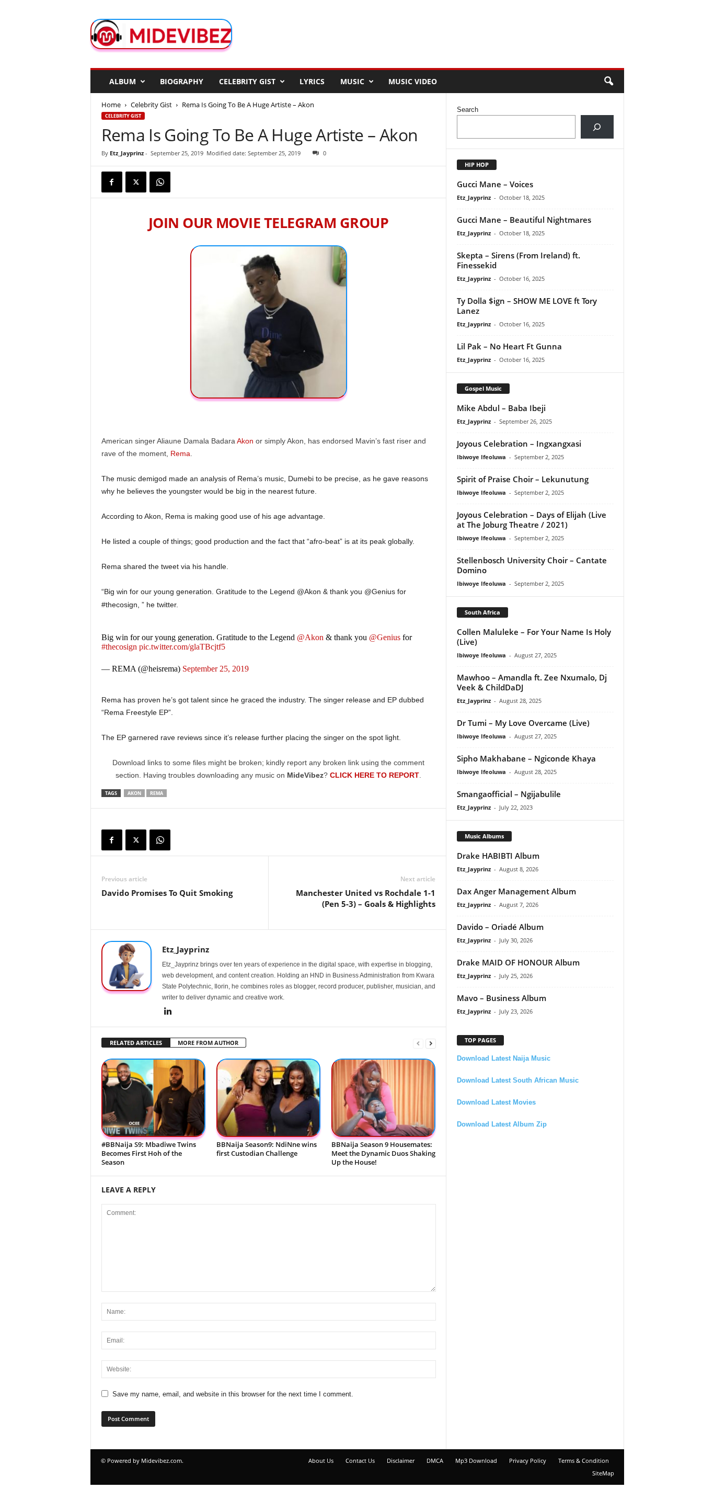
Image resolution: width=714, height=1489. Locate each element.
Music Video (412, 81)
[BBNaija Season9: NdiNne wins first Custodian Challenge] (268, 1098)
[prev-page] (418, 1043)
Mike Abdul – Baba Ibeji (501, 408)
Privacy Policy (527, 1460)
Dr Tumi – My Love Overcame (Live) (523, 723)
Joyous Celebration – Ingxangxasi (519, 443)
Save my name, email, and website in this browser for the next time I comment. (232, 1394)
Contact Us (360, 1460)
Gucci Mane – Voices (495, 184)
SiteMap (603, 1473)
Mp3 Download (476, 1460)
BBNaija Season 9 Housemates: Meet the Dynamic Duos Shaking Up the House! (383, 1153)
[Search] (597, 127)
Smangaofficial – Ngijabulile (509, 794)
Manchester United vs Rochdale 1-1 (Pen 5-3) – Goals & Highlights (365, 898)
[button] (608, 81)
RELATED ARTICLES (136, 1043)
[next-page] (430, 1043)
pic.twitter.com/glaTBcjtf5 (182, 646)
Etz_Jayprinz (127, 153)
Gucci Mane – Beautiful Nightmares (524, 219)
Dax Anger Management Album (516, 891)
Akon (245, 441)
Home (111, 104)
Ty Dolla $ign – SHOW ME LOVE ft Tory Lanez (527, 305)
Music (352, 81)
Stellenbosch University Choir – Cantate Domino (532, 565)
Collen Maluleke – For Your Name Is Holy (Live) (534, 637)
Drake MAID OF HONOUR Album (518, 962)
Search (467, 109)
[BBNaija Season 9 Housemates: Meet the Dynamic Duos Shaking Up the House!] (383, 1098)
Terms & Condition (583, 1460)
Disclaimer (400, 1460)
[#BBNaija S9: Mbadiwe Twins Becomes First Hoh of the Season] (153, 1098)
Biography (181, 81)
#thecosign (119, 646)
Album (122, 81)
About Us (320, 1460)
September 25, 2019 (215, 668)
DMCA (435, 1460)
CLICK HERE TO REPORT (374, 775)
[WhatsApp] (159, 182)
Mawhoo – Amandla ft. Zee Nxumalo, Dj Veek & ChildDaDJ (532, 682)
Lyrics (312, 81)
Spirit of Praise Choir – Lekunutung (523, 479)
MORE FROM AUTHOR (208, 1043)
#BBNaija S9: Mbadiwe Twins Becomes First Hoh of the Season (148, 1153)
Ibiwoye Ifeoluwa (481, 457)
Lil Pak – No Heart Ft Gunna (509, 346)
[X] (135, 182)
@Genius (384, 637)
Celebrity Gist (247, 81)
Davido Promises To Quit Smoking (167, 893)
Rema (180, 453)
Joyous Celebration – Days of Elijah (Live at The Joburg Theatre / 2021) (531, 519)
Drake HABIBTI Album (498, 855)
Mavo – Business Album (501, 998)
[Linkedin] (168, 1012)
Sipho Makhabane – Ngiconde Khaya (526, 758)
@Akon (310, 637)
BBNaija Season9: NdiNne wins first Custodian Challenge (266, 1149)
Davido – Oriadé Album (500, 927)
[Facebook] (111, 182)
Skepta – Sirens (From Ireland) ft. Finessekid (518, 260)
